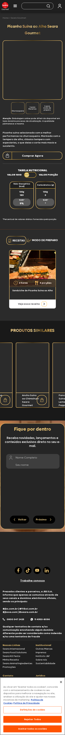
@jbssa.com (10, 612)
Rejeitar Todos (32, 719)
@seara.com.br (28, 612)
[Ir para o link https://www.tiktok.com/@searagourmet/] (28, 570)
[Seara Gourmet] (5, 6)
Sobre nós (41, 659)
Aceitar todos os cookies (32, 728)
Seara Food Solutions (15, 652)
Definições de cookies (32, 709)
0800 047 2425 (15, 619)
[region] (32, 706)
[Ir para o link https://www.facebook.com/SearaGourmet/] (18, 570)
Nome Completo (26, 457)
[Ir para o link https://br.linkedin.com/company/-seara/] (47, 570)
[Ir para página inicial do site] (33, 560)
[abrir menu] (15, 6)
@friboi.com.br (28, 608)
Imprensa (41, 652)
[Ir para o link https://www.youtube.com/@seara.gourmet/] (37, 570)
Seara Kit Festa (11, 656)
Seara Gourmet (18, 18)
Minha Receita (11, 659)
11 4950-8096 (42, 619)
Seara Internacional (14, 648)
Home (6, 18)
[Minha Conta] (59, 6)
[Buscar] (48, 6)
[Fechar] (61, 682)
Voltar (22, 519)
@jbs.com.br (10, 608)
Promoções (9, 667)
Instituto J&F (43, 656)
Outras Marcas (44, 648)
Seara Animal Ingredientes (17, 663)
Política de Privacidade (26, 703)
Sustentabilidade (45, 663)
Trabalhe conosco (32, 580)
